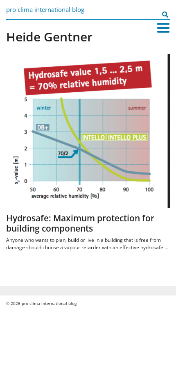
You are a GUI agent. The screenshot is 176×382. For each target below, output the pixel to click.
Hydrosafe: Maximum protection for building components (80, 223)
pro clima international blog (45, 9)
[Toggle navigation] (163, 27)
